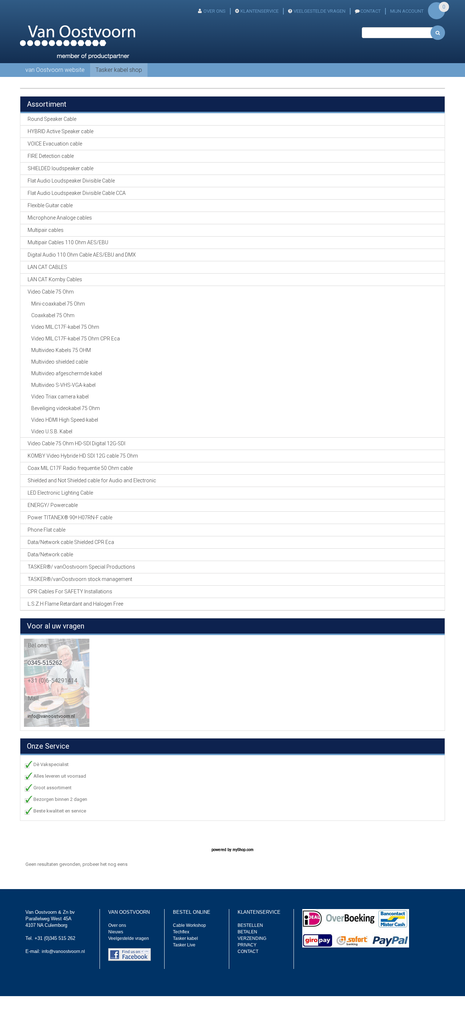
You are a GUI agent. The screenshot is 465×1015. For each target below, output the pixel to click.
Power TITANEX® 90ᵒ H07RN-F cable (70, 517)
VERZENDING (252, 938)
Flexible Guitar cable (50, 205)
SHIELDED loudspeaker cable (60, 168)
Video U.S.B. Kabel (51, 431)
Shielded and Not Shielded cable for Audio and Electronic (92, 480)
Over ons (117, 925)
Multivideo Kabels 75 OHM (61, 350)
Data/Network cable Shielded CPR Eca (71, 542)
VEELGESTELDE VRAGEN (319, 11)
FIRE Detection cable (51, 156)
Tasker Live (184, 945)
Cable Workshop (189, 925)
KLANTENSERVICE (259, 11)
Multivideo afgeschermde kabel (66, 373)
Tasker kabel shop (119, 69)
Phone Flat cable (46, 530)
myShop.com (243, 849)
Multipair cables (46, 230)
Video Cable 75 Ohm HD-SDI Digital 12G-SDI (76, 443)
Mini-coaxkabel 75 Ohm (58, 304)
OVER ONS (214, 11)
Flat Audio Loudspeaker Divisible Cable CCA (77, 193)
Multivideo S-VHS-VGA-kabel (63, 385)
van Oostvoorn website (55, 69)
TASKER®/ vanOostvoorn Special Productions (81, 567)
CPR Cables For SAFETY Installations (70, 591)
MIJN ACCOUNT (407, 11)
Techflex (181, 931)
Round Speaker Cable (52, 119)
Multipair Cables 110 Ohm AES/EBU (68, 242)
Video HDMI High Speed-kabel (64, 420)
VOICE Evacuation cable (55, 144)
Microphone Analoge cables (60, 218)
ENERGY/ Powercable (53, 505)
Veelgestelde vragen (128, 938)
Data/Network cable (50, 554)
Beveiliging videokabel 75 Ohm (65, 408)
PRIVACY (247, 945)
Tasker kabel (185, 938)
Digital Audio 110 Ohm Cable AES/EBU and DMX (82, 255)
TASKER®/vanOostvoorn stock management (80, 579)
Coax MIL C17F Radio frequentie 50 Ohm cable (80, 468)
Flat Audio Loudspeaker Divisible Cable (71, 181)
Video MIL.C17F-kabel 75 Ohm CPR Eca (75, 338)
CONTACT (370, 11)
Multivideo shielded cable (59, 362)
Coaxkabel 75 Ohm (52, 315)
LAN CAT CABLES (47, 267)
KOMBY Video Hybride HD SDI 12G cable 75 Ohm (83, 456)
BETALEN (247, 931)
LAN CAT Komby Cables (55, 279)
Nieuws (115, 931)
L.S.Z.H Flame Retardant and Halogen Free (75, 604)
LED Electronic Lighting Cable (60, 493)
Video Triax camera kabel (60, 397)
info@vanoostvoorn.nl (51, 716)
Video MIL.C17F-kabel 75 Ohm (65, 327)
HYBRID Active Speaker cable (60, 131)
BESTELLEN (250, 925)
